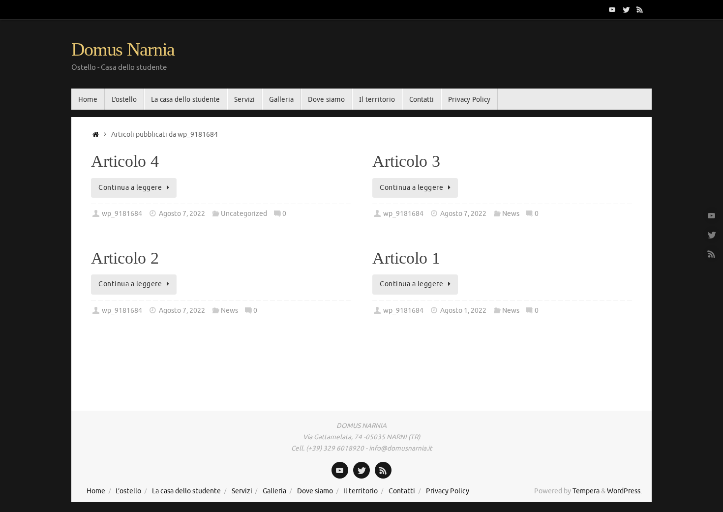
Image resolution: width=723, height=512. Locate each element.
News (510, 214)
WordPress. (624, 491)
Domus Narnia (123, 49)
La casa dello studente (186, 491)
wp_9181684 (122, 214)
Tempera (586, 491)
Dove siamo (315, 491)
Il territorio (360, 491)
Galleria (274, 491)
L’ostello (128, 491)
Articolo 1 (406, 258)
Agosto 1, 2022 (463, 310)
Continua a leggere (130, 187)
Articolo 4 (125, 161)
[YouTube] (612, 9)
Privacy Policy (447, 491)
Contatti (402, 491)
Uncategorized (244, 214)
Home (96, 491)
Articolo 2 (125, 258)
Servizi (242, 491)
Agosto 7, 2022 (182, 214)
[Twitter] (626, 9)
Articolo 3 (406, 161)
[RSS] (640, 9)
